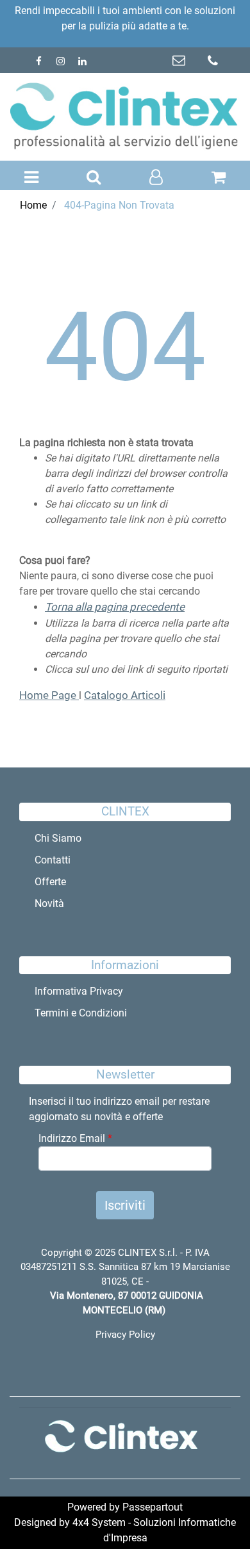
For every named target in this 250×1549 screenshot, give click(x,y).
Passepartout (152, 1507)
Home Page (49, 695)
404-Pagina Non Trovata (119, 205)
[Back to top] (214, 1513)
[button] (125, 1205)
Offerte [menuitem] (50, 882)
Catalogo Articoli (124, 695)
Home (33, 205)
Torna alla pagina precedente (115, 606)
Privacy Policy (125, 1334)
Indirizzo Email (75, 1138)
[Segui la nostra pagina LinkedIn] (82, 61)
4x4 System (99, 1522)
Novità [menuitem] (49, 903)
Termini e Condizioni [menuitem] (81, 1013)
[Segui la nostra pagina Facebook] (40, 61)
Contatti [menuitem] (53, 860)
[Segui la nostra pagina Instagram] (61, 61)
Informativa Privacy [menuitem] (79, 991)
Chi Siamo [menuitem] (58, 838)
